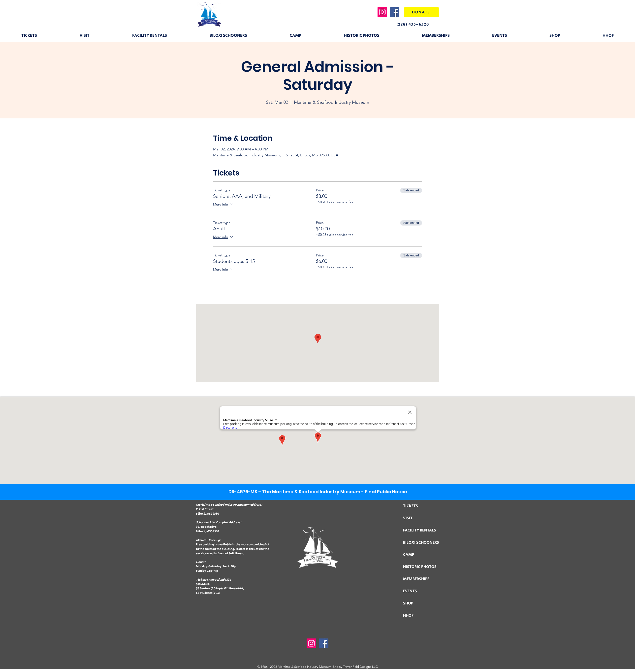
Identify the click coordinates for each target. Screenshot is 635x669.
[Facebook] (394, 12)
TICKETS (410, 506)
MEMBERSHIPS (416, 579)
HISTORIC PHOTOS (420, 567)
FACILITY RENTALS (419, 530)
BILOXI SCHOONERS (421, 542)
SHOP (408, 603)
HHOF (408, 615)
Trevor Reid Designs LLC (360, 667)
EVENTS (410, 591)
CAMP (408, 555)
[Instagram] (382, 12)
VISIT (408, 518)
